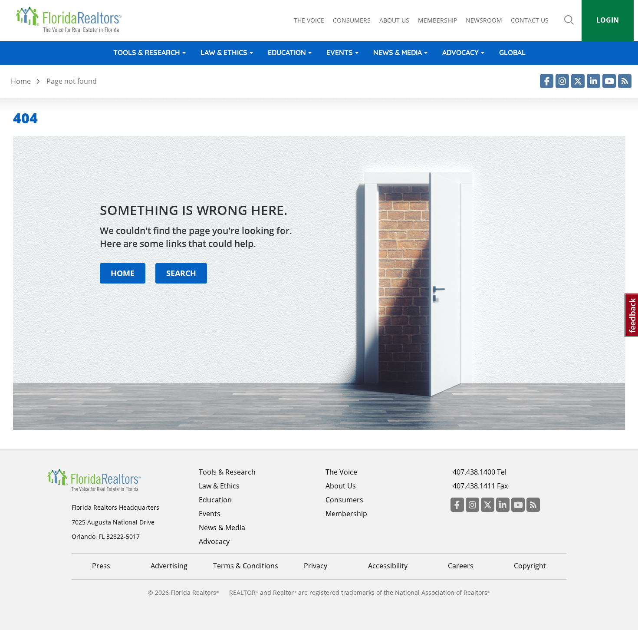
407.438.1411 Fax (480, 486)
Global (512, 52)
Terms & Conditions (245, 566)
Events (339, 52)
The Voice (309, 20)
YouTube (609, 81)
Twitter (578, 81)
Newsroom (484, 20)
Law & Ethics (224, 52)
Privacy (315, 566)
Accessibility (388, 566)
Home (21, 81)
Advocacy (460, 52)
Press (101, 566)
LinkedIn (593, 81)
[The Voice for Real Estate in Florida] (107, 479)
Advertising (169, 566)
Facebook (546, 81)
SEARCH (181, 272)
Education (287, 52)
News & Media (397, 52)
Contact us (530, 20)
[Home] (72, 19)
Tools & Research (146, 52)
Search (569, 26)
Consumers (352, 20)
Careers (461, 566)
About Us (341, 486)
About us (394, 20)
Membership (437, 20)
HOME (123, 272)
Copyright (530, 566)
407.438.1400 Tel (479, 472)
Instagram (562, 81)
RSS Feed (624, 81)
